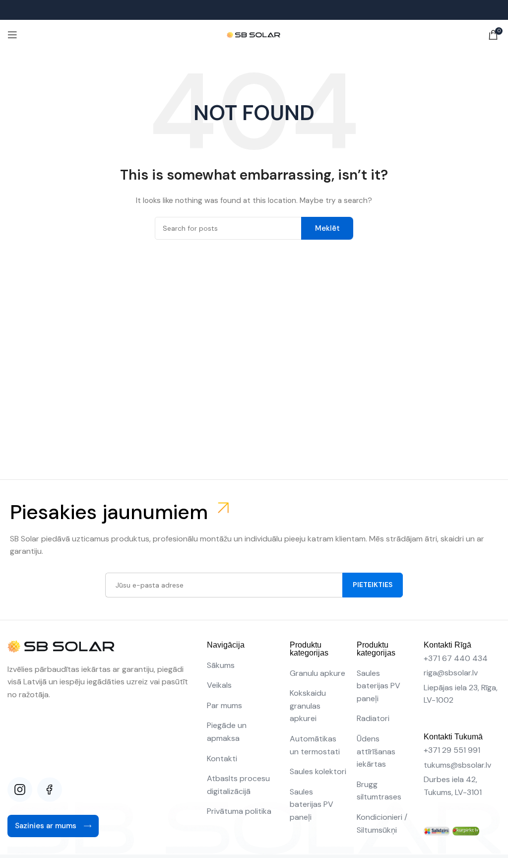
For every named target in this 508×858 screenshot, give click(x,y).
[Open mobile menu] (12, 35)
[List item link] (243, 665)
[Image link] (437, 830)
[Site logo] (254, 34)
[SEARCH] (327, 228)
